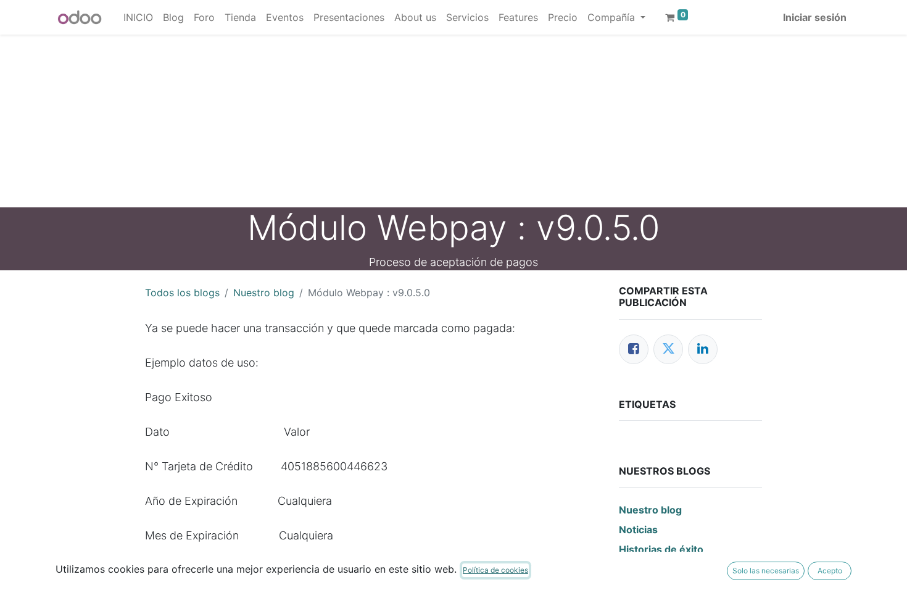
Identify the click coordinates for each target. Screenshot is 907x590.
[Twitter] (668, 349)
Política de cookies (495, 570)
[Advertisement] (370, 121)
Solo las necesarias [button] (765, 570)
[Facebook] (633, 349)
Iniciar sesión (815, 17)
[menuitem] (138, 17)
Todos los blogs (182, 292)
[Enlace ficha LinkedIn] (703, 349)
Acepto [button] (830, 570)
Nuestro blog (263, 292)
